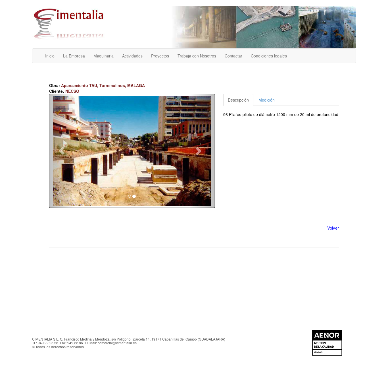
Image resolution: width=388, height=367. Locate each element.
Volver (333, 228)
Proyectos (160, 56)
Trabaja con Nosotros (197, 56)
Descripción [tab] (238, 100)
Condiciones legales (269, 56)
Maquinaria (103, 56)
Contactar (233, 56)
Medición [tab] (266, 100)
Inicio (50, 56)
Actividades (132, 56)
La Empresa (74, 56)
